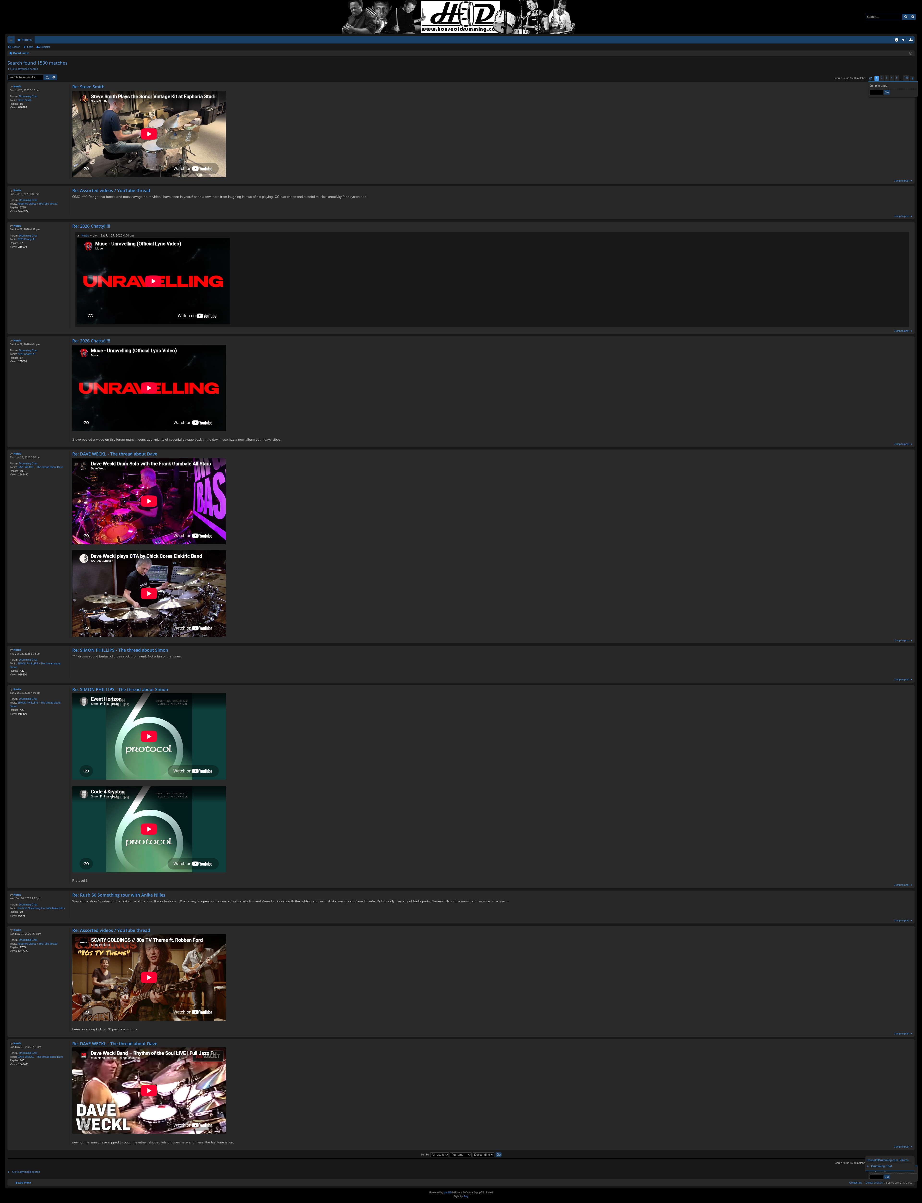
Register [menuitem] (912, 40)
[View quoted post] (99, 235)
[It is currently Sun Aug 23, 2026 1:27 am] (910, 53)
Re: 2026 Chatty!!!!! (91, 226)
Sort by (425, 1154)
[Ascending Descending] (484, 1154)
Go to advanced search (24, 68)
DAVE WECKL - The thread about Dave (40, 467)
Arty (466, 1196)
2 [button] (881, 77)
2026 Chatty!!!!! (26, 239)
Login (30, 46)
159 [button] (906, 77)
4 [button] (891, 77)
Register (45, 46)
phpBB (448, 1192)
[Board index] (461, 17)
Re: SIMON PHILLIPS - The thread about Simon (120, 650)
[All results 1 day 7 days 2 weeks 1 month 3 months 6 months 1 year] (439, 1154)
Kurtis (17, 86)
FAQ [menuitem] (898, 40)
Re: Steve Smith (88, 87)
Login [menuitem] (904, 40)
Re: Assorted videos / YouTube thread (111, 190)
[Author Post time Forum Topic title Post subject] (461, 1154)
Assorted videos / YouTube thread (37, 203)
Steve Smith (24, 100)
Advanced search (912, 17)
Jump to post (901, 180)
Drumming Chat (28, 96)
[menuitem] (873, 1182)
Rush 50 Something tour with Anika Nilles (41, 908)
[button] (870, 78)
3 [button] (886, 77)
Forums (27, 40)
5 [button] (897, 77)
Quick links (12, 40)
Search (905, 17)
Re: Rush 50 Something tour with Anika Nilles (118, 895)
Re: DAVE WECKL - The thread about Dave (114, 454)
